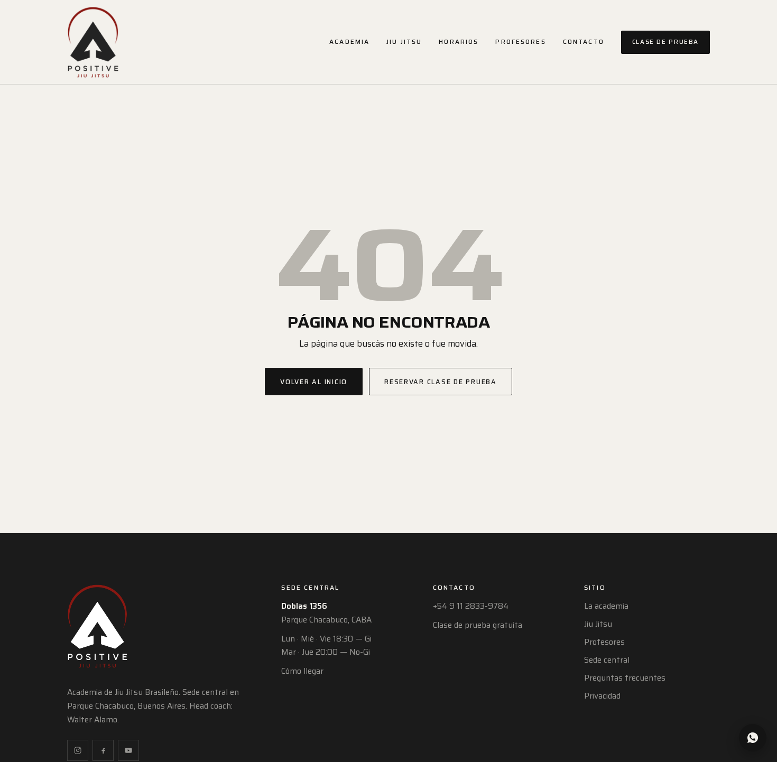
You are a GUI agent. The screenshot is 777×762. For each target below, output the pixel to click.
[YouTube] (128, 750)
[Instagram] (77, 750)
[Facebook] (103, 750)
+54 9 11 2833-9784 (470, 606)
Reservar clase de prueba (440, 382)
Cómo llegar (302, 671)
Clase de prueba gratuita (477, 625)
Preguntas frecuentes (624, 678)
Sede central (607, 660)
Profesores (520, 42)
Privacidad (602, 696)
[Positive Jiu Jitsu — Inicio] (93, 42)
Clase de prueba (665, 42)
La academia (606, 606)
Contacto (583, 42)
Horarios (458, 42)
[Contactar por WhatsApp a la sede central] (752, 737)
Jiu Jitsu (404, 42)
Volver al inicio (313, 382)
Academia (349, 42)
